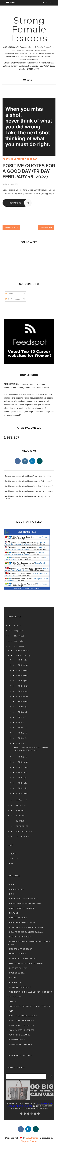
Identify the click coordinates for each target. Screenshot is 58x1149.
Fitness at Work (18, 918)
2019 (16, 631)
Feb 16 (21, 738)
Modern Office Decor (20, 949)
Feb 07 (21, 691)
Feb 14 (21, 728)
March (19, 800)
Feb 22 (21, 767)
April (18, 805)
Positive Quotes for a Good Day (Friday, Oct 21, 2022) (28, 476)
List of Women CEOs (20, 937)
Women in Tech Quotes (21, 1025)
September (21, 831)
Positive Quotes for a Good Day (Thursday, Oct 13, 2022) (29, 491)
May (18, 810)
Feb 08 (22, 696)
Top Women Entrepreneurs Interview (29, 1006)
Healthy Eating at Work (22, 922)
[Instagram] (25, 461)
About (12, 854)
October (20, 837)
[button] (11, 2)
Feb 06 (22, 686)
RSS (11, 863)
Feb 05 (21, 681)
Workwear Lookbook (20, 1044)
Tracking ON (35, 588)
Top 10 (12, 1001)
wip (11, 1011)
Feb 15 (21, 733)
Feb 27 (21, 788)
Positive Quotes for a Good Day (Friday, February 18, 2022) (29, 171)
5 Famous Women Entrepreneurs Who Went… (25, 543)
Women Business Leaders (23, 1016)
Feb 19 (21, 757)
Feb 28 (21, 793)
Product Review (18, 968)
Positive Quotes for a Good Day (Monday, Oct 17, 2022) (28, 481)
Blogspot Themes (29, 1141)
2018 (16, 625)
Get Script (17, 588)
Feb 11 (21, 712)
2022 (16, 646)
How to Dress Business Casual (26, 932)
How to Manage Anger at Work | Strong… (26, 569)
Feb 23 (21, 772)
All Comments (13, 299)
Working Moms (17, 1040)
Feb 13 (21, 722)
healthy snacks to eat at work (26, 927)
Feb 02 (22, 665)
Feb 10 (21, 707)
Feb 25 (21, 783)
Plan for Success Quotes (23, 959)
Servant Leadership (20, 987)
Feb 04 (21, 675)
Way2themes (32, 1138)
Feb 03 (21, 670)
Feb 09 (21, 702)
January (20, 650)
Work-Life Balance (19, 1035)
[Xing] (40, 461)
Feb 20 (22, 762)
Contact (13, 859)
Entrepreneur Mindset (21, 908)
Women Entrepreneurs (22, 1021)
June (18, 816)
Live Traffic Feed (27, 532)
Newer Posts (11, 228)
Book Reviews (16, 889)
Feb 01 (21, 660)
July (18, 821)
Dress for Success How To (23, 899)
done (12, 894)
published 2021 (17, 973)
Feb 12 (21, 717)
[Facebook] (18, 461)
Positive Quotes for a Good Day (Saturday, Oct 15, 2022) (29, 486)
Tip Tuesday (15, 997)
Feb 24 (21, 778)
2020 (16, 636)
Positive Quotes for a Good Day (20, 159)
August (20, 826)
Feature (13, 913)
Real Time (26, 588)
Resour (13, 978)
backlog (14, 884)
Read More (15, 203)
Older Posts (46, 228)
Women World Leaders (21, 1030)
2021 (16, 641)
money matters (17, 954)
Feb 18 (21, 743)
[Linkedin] (32, 461)
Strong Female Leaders (29, 29)
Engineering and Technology (25, 903)
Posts (10, 294)
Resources (15, 982)
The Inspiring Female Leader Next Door (30, 992)
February (21, 656)
